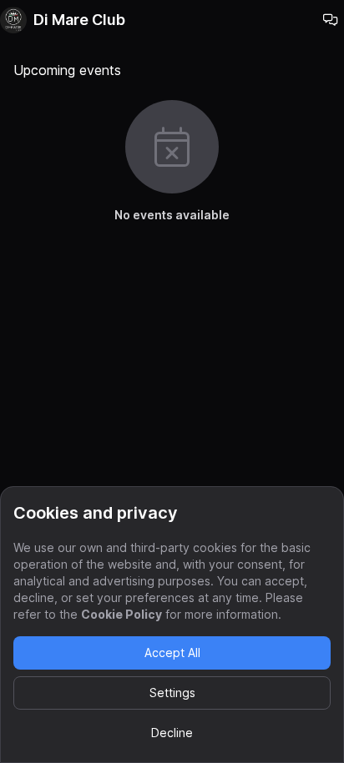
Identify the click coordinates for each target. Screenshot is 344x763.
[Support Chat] (330, 20)
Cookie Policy (121, 614)
